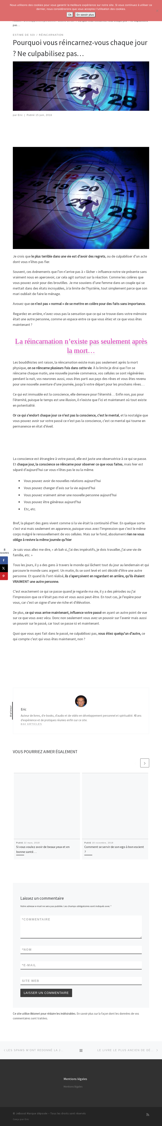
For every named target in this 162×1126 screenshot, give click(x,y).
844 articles (31, 724)
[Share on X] (4, 568)
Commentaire (36, 919)
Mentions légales (73, 1086)
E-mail (29, 965)
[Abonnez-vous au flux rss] (147, 1114)
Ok (70, 14)
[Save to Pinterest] (4, 576)
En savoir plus (85, 14)
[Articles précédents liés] (135, 762)
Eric (20, 115)
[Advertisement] (85, 132)
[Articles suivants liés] (144, 762)
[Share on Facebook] (4, 560)
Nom (27, 949)
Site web (30, 980)
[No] (157, 11)
